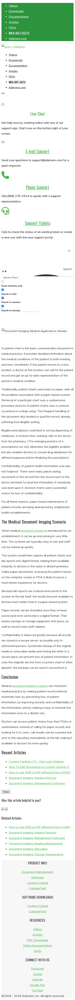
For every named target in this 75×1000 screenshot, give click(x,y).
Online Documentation (37, 945)
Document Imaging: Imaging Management (36, 843)
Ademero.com (18, 38)
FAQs (12, 27)
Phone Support (37, 187)
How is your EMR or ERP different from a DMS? (40, 772)
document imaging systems (30, 686)
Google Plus (37, 985)
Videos (13, 5)
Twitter (37, 974)
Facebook (37, 968)
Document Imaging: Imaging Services (32, 778)
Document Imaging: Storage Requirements (36, 854)
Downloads (16, 11)
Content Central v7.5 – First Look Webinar (36, 761)
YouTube (37, 990)
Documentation (19, 16)
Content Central (37, 883)
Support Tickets (37, 223)
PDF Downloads (37, 940)
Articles (14, 22)
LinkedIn (37, 979)
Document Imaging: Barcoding (28, 849)
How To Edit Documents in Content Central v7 (39, 767)
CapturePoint (37, 888)
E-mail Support (37, 151)
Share (6, 791)
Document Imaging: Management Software (37, 783)
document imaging (33, 530)
